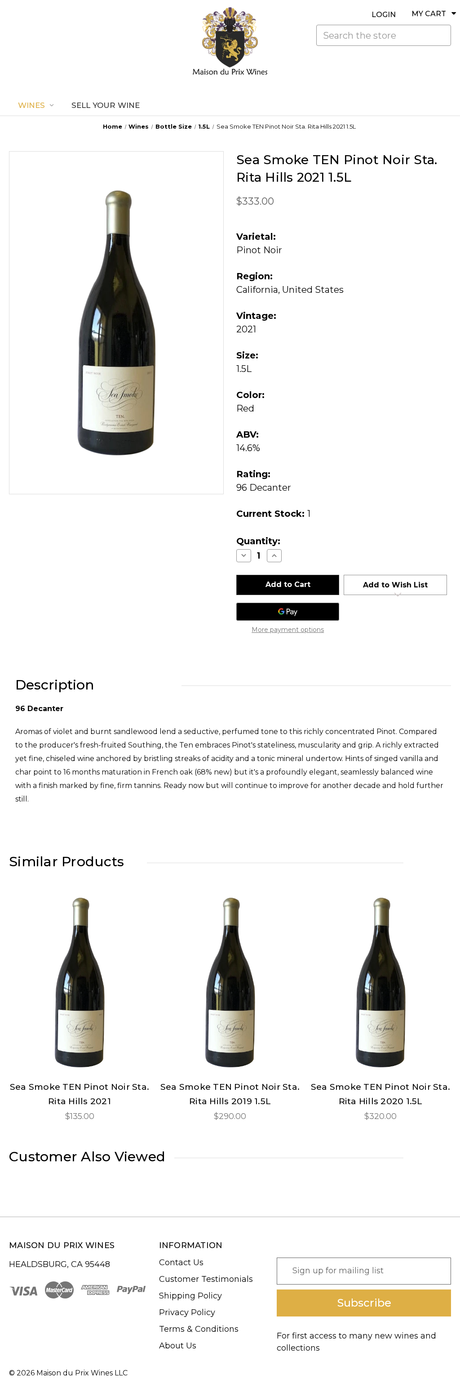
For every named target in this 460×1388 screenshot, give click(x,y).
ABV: (247, 434)
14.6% (248, 448)
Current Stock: (273, 513)
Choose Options (79, 990)
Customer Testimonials (206, 1279)
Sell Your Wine (105, 105)
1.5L (244, 368)
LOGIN (384, 14)
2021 (246, 329)
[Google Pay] (287, 612)
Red (245, 408)
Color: (250, 395)
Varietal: (256, 236)
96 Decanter (263, 487)
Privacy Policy (187, 1312)
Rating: (253, 474)
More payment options (288, 630)
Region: (254, 276)
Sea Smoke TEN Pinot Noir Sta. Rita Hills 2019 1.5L (230, 1094)
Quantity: (258, 541)
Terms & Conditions (199, 1329)
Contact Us (181, 1262)
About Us (177, 1346)
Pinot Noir (259, 250)
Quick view (79, 974)
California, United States (290, 289)
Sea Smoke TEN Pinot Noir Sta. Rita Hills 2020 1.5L (380, 1094)
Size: (247, 355)
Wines (31, 105)
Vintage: (256, 315)
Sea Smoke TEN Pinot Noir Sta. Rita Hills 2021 (79, 1094)
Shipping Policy (190, 1296)
